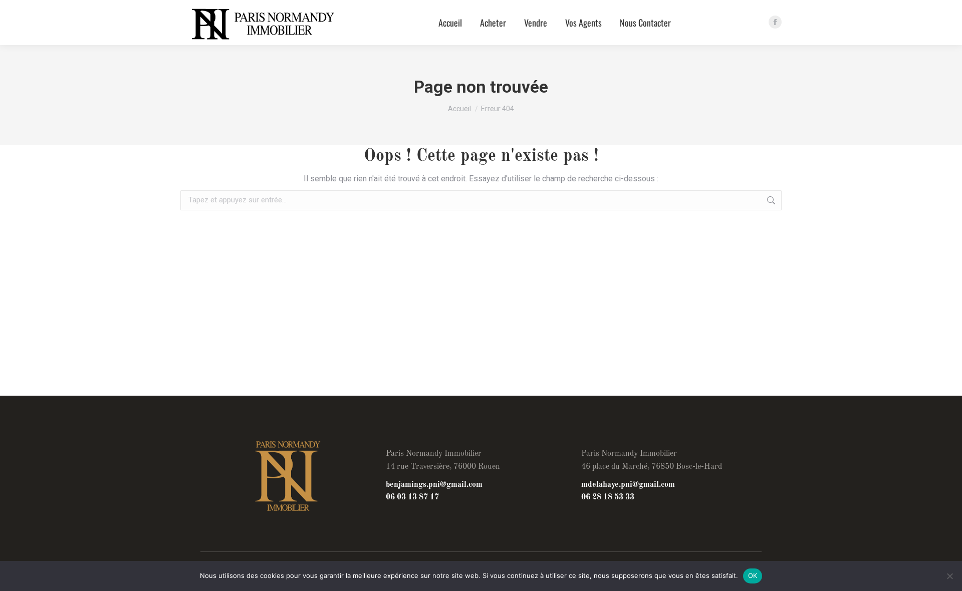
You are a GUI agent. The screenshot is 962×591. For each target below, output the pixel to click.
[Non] (949, 576)
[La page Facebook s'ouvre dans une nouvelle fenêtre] (775, 22)
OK (753, 575)
